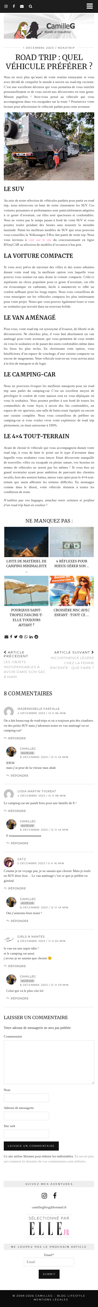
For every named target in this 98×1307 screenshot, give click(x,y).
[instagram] (6, 6)
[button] (91, 6)
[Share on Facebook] (11, 637)
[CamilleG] (49, 23)
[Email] (22, 6)
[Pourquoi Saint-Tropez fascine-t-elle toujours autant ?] (26, 591)
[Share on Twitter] (16, 637)
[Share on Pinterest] (21, 637)
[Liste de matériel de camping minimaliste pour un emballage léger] (26, 542)
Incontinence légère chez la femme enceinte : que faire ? (72, 660)
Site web (9, 1126)
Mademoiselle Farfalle (39, 709)
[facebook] (14, 6)
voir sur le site (40, 240)
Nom (7, 1090)
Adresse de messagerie (19, 1108)
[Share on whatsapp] (26, 637)
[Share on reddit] (36, 637)
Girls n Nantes (31, 936)
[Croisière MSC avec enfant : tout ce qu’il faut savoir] (72, 591)
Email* (49, 1255)
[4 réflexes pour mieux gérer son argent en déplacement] (72, 542)
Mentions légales (51, 1299)
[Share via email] (6, 637)
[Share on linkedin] (31, 637)
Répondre (17, 738)
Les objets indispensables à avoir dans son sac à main (25, 664)
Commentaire (13, 1036)
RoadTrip (66, 47)
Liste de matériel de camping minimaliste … (26, 566)
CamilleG (28, 748)
